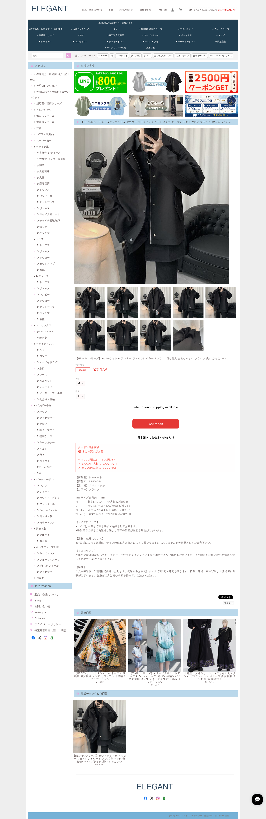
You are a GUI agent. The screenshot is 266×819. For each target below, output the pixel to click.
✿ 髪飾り (42, 423)
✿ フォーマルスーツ (48, 559)
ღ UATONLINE (45, 331)
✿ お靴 (41, 269)
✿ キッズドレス (46, 553)
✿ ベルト (42, 448)
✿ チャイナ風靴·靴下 (48, 220)
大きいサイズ (182, 55)
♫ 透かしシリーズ (220, 29)
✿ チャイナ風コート (48, 214)
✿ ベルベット (44, 380)
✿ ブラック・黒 (46, 504)
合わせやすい (200, 55)
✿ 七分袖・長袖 (46, 399)
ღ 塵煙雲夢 (43, 183)
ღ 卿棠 (40, 165)
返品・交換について (92, 9)
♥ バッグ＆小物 (150, 41)
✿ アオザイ (43, 534)
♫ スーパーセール (150, 35)
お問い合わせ (126, 9)
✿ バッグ (42, 411)
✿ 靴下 (41, 454)
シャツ (147, 55)
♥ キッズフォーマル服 (115, 47)
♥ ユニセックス (80, 41)
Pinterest (162, 9)
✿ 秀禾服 (42, 541)
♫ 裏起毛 (150, 47)
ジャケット (122, 55)
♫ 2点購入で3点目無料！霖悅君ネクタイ (115, 23)
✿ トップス (43, 189)
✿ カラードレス (46, 522)
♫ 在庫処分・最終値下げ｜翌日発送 (45, 29)
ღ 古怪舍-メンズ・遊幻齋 (51, 158)
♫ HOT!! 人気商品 (115, 35)
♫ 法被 (80, 35)
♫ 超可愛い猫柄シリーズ (150, 29)
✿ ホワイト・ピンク (48, 497)
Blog (111, 9)
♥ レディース (45, 41)
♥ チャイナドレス (115, 41)
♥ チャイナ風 (185, 35)
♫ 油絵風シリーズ (45, 35)
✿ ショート (43, 350)
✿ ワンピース (44, 195)
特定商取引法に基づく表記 (50, 630)
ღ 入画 (40, 177)
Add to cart (156, 424)
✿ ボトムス (43, 208)
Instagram (145, 9)
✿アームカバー (45, 466)
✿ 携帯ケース (44, 436)
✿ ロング (42, 356)
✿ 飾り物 (42, 226)
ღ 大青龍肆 (43, 171)
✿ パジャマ (43, 232)
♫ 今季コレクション (80, 29)
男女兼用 (135, 55)
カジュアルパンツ (163, 55)
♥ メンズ (220, 35)
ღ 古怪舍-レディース (49, 152)
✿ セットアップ (46, 202)
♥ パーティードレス (185, 41)
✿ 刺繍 (41, 368)
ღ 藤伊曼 (42, 337)
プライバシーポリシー (47, 624)
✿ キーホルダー (46, 442)
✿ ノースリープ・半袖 (49, 393)
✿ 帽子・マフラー (47, 430)
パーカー (102, 55)
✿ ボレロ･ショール (48, 565)
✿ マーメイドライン (48, 362)
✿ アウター (43, 257)
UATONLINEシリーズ (221, 55)
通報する (228, 603)
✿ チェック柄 (44, 386)
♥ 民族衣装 (220, 41)
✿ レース (42, 374)
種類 (78, 378)
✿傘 (39, 473)
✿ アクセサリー (46, 417)
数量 (78, 391)
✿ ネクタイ (43, 460)
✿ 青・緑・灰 (44, 516)
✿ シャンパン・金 (47, 510)
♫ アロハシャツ (185, 29)
